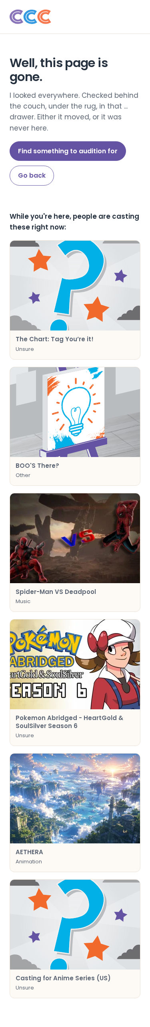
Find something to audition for (68, 151)
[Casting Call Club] (75, 17)
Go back (32, 175)
